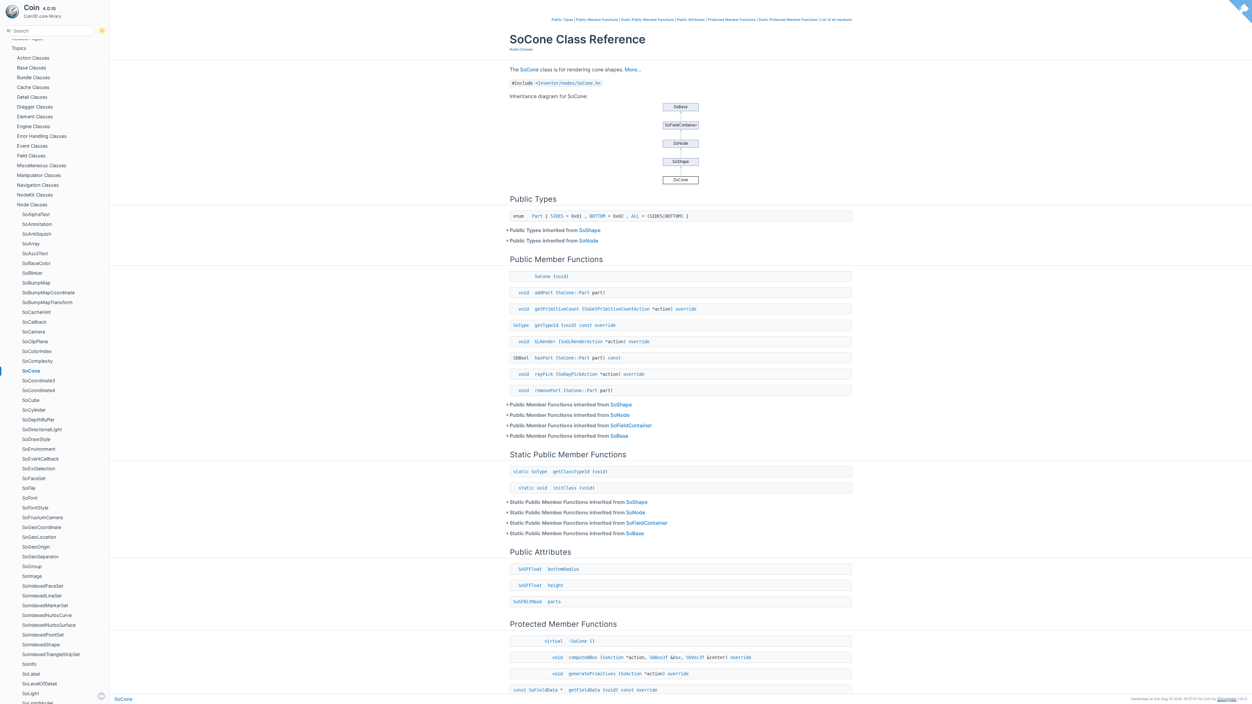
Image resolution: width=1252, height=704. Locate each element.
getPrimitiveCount (557, 309)
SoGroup (32, 566)
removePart (548, 390)
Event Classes (32, 146)
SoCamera (33, 331)
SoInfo (29, 664)
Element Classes (35, 116)
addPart (544, 292)
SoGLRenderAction (582, 341)
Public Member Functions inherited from (571, 405)
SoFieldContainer (631, 425)
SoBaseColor (36, 263)
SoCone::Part (573, 292)
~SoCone (578, 641)
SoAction (613, 657)
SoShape (590, 230)
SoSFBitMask (527, 601)
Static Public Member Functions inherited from (579, 502)
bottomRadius (563, 569)
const (585, 325)
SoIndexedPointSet (43, 635)
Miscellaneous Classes (42, 165)
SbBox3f (658, 657)
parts (554, 601)
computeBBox (583, 657)
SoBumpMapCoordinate (48, 292)
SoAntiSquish (37, 234)
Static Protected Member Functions (788, 20)
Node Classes (32, 204)
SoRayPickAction (577, 374)
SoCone (31, 371)
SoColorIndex (37, 351)
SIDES (556, 216)
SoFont (29, 498)
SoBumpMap (36, 283)
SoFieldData (543, 690)
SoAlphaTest (36, 214)
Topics (19, 48)
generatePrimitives (592, 673)
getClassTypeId (571, 471)
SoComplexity (37, 361)
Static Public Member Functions (647, 20)
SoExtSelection (38, 468)
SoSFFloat (530, 569)
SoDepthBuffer (38, 419)
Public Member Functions (597, 20)
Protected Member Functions (732, 20)
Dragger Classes (35, 107)
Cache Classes (33, 87)
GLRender (545, 341)
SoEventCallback (40, 459)
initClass (564, 488)
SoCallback (34, 322)
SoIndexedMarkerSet (45, 605)
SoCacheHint (36, 312)
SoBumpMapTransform (47, 302)
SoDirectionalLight (42, 429)
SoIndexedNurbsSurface (49, 625)
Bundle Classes (33, 77)
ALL (635, 216)
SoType (521, 325)
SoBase (619, 436)
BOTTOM (597, 216)
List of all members (836, 20)
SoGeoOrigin (36, 547)
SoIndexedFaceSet (42, 586)
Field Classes (31, 155)
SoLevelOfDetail (39, 683)
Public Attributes (691, 20)
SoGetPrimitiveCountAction (616, 309)
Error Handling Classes (42, 136)
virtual (553, 641)
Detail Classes (32, 97)
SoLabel (31, 674)
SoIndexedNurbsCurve (47, 615)
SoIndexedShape (41, 644)
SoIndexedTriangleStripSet (51, 654)
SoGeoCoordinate (41, 527)
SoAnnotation (37, 224)
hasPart (544, 357)
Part (537, 216)
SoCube (30, 400)
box (677, 657)
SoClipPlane (35, 341)
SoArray (31, 243)
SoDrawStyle (36, 439)
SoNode (588, 241)
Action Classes (33, 58)
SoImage (32, 576)
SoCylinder (34, 410)
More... (633, 69)
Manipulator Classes (39, 175)
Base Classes (31, 67)
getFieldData (584, 690)
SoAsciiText (35, 253)
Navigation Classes (38, 185)
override (686, 309)
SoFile (28, 488)
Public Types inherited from (555, 230)
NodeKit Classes (35, 195)
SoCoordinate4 (38, 390)
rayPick (544, 374)
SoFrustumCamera (42, 517)
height (555, 585)
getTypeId (546, 325)
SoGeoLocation (39, 537)
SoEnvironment (38, 449)
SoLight (30, 693)
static (521, 471)
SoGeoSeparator (40, 556)
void (561, 276)
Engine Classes (33, 126)
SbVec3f (695, 657)
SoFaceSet (34, 478)
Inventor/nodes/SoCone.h (568, 83)
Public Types (562, 20)
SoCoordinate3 (38, 380)
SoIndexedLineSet (42, 595)
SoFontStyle (35, 507)
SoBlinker (32, 273)
